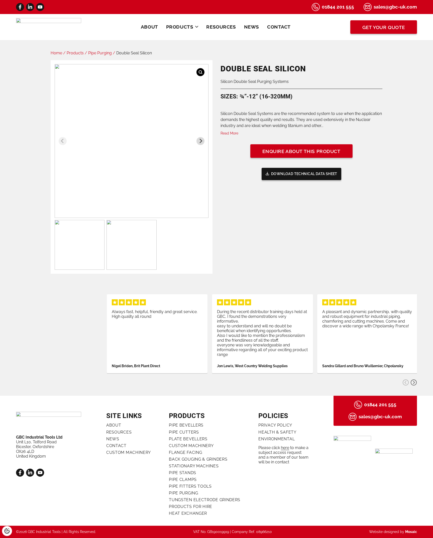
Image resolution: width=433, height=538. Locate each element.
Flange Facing (185, 452)
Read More (229, 133)
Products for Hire (190, 506)
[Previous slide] (63, 141)
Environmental (276, 439)
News (251, 27)
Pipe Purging (100, 53)
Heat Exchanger (188, 513)
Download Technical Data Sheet (304, 174)
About (149, 27)
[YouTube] (40, 7)
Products (179, 27)
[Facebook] (20, 7)
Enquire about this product (301, 151)
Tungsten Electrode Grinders (204, 499)
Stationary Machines (194, 466)
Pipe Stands (182, 472)
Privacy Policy (275, 425)
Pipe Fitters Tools (190, 486)
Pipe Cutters (184, 432)
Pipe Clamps (183, 479)
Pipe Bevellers (186, 425)
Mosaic (411, 532)
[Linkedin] (30, 7)
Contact (279, 27)
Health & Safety (277, 432)
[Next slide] (200, 141)
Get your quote (383, 27)
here (285, 447)
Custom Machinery (128, 452)
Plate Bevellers (188, 439)
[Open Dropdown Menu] (196, 27)
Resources (221, 27)
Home (56, 53)
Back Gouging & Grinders (198, 459)
